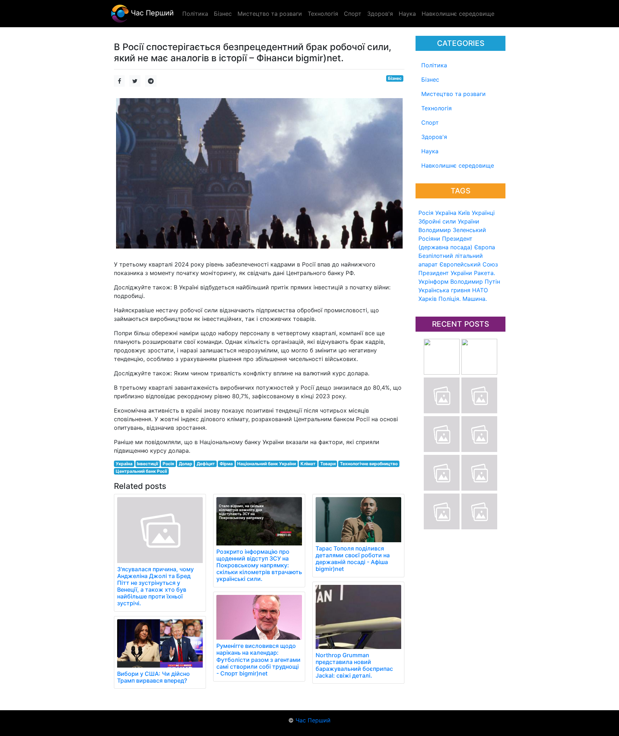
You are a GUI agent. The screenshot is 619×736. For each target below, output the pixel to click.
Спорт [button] (352, 13)
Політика (434, 65)
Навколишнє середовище (457, 165)
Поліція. (449, 298)
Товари (328, 463)
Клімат (308, 463)
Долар (185, 463)
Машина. (474, 298)
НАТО (480, 290)
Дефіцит (206, 463)
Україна (445, 212)
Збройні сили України (448, 221)
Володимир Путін (475, 281)
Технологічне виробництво (369, 463)
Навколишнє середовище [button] (458, 13)
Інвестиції (147, 463)
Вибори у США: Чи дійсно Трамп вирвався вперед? (153, 677)
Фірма (226, 463)
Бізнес (430, 79)
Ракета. (484, 272)
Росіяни (429, 238)
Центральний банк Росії (141, 471)
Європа (484, 247)
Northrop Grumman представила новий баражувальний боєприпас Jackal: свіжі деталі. (354, 665)
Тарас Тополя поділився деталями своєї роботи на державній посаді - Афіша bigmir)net (353, 559)
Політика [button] (195, 13)
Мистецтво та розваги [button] (269, 13)
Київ (464, 212)
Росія (425, 212)
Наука (429, 151)
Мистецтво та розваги (453, 93)
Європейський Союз (469, 264)
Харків (427, 298)
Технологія (436, 108)
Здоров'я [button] (380, 13)
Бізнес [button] (223, 13)
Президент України (445, 272)
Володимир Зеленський (452, 230)
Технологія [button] (323, 13)
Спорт (430, 122)
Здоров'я (434, 136)
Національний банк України (266, 463)
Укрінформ (433, 281)
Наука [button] (407, 13)
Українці (483, 212)
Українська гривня (444, 290)
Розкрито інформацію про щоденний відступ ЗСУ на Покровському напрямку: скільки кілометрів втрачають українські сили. (259, 565)
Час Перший (151, 13)
